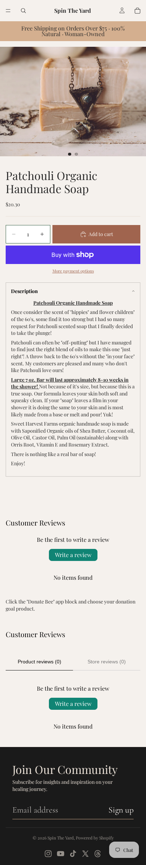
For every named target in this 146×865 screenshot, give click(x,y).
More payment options (73, 271)
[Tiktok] (73, 853)
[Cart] (137, 10)
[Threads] (98, 853)
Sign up (121, 810)
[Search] (23, 10)
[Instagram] (48, 853)
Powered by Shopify (95, 838)
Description (24, 291)
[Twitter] (85, 853)
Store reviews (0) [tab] (107, 661)
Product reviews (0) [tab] (39, 661)
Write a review (73, 554)
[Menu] (8, 10)
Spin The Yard (60, 838)
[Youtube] (60, 853)
